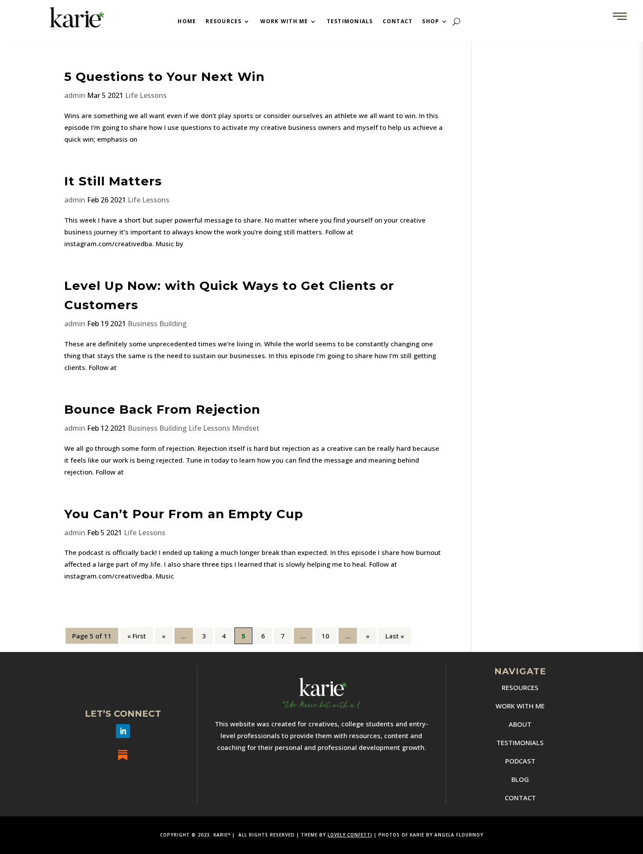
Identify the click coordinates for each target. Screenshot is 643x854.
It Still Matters (113, 181)
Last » (394, 635)
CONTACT (520, 797)
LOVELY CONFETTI (350, 835)
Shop (430, 21)
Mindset (245, 428)
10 (325, 635)
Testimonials (350, 21)
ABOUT (520, 724)
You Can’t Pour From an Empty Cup (183, 513)
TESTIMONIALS (520, 742)
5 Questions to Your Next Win (164, 76)
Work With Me (284, 21)
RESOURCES (520, 687)
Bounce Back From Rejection (162, 409)
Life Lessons (146, 95)
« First (136, 635)
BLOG (520, 779)
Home (187, 21)
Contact (398, 21)
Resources (223, 21)
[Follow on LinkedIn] (123, 731)
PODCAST (520, 760)
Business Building (157, 323)
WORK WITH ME (520, 705)
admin (74, 95)
